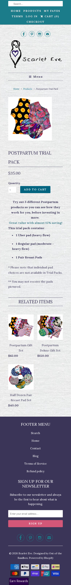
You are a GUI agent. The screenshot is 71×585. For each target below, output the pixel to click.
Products (32, 11)
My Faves (52, 11)
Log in (32, 16)
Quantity (14, 183)
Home (16, 11)
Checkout (36, 21)
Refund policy (35, 471)
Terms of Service (35, 463)
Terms (17, 16)
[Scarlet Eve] (35, 54)
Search (35, 433)
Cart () (51, 16)
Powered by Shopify (41, 558)
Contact (35, 448)
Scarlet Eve (25, 553)
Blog (35, 456)
